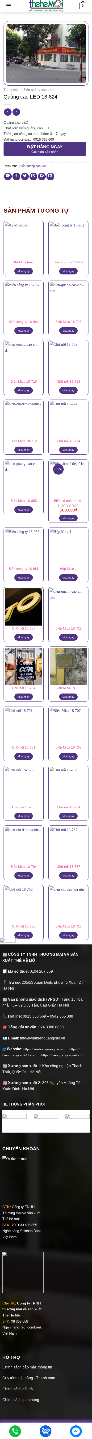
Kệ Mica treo (23, 262)
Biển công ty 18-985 (24, 569)
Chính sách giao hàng (20, 1400)
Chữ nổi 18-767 (68, 866)
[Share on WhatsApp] (8, 176)
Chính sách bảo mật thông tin (27, 1367)
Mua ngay (24, 271)
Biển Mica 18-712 (24, 441)
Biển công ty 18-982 (69, 262)
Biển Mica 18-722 (68, 628)
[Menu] (9, 5)
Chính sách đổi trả (17, 1389)
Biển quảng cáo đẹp (38, 89)
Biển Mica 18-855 (24, 501)
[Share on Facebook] (16, 176)
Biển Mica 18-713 (68, 926)
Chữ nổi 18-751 (23, 747)
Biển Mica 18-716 (24, 381)
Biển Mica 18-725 (68, 322)
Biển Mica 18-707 (68, 747)
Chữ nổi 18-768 (68, 381)
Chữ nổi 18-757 (23, 628)
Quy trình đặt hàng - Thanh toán (28, 1378)
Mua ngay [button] (69, 518)
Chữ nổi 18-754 (23, 688)
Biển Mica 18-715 (68, 688)
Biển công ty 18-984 (24, 322)
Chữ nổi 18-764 (68, 807)
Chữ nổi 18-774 (68, 441)
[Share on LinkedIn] (50, 176)
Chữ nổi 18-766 (23, 926)
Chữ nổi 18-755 (23, 807)
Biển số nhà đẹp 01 (68, 501)
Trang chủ (11, 89)
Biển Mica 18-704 (24, 866)
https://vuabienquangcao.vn (46, 1049)
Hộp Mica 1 (68, 569)
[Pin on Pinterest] (42, 176)
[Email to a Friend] (33, 176)
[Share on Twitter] (25, 176)
